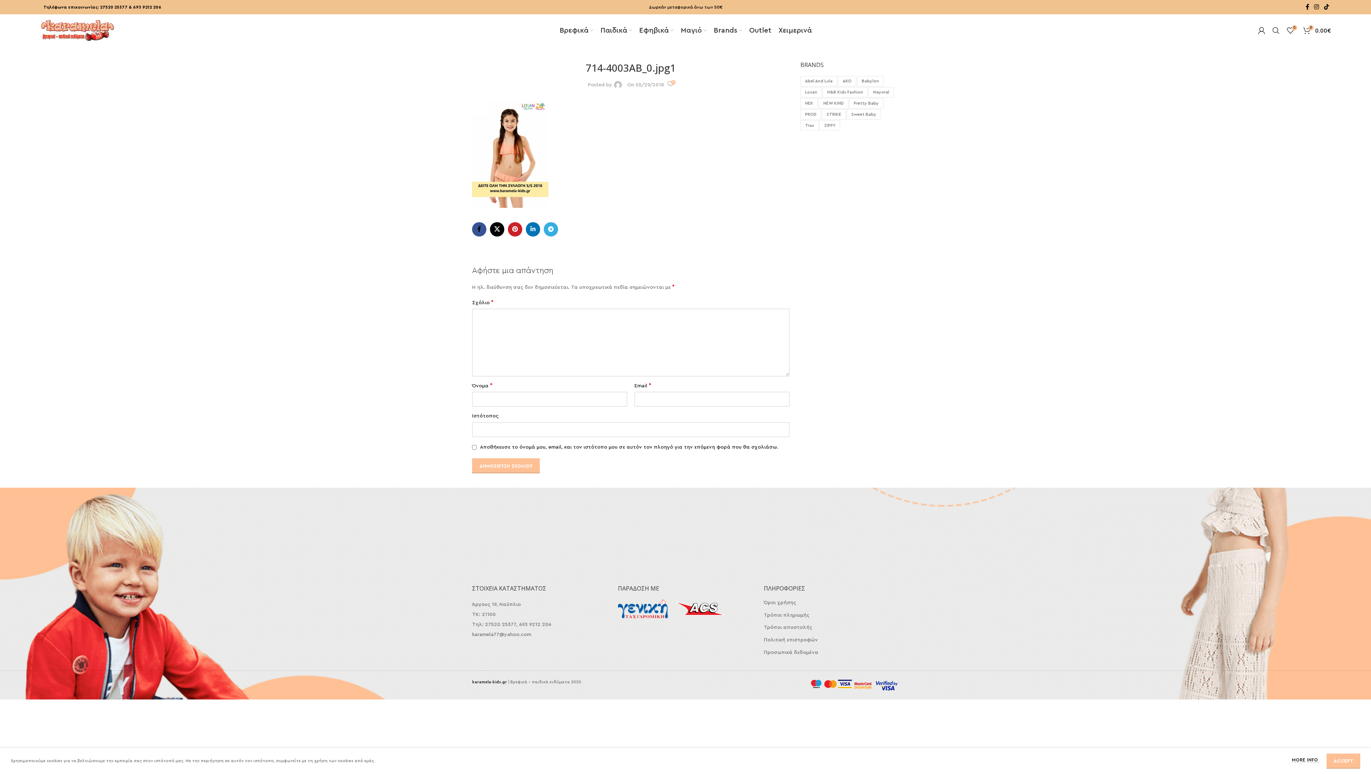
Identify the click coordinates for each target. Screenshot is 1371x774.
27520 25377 (114, 7)
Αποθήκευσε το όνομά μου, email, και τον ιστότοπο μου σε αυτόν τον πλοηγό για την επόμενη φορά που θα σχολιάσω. (629, 447)
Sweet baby (863, 114)
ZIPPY (830, 125)
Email (642, 385)
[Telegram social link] (551, 229)
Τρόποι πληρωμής (786, 615)
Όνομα (482, 385)
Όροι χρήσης (780, 602)
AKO (847, 81)
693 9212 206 (147, 7)
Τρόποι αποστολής (788, 627)
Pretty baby (866, 103)
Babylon (870, 81)
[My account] (1262, 30)
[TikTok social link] (1326, 7)
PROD (811, 114)
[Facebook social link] (1307, 7)
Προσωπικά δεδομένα (791, 652)
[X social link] (497, 229)
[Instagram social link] (1317, 7)
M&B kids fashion (845, 92)
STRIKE (834, 114)
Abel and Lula (819, 81)
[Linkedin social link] (533, 229)
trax (809, 125)
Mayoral (881, 92)
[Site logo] (77, 29)
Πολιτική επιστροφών (791, 639)
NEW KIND (833, 103)
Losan (811, 92)
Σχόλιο (483, 302)
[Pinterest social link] (515, 229)
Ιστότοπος (485, 416)
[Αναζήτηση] (1276, 30)
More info (1305, 760)
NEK (809, 103)
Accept (1343, 761)
